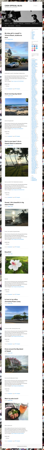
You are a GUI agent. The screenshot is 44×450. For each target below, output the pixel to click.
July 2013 (33, 115)
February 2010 (34, 161)
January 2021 (34, 90)
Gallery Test (15, 23)
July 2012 (33, 128)
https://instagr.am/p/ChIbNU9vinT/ (17, 128)
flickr (32, 33)
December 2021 (34, 80)
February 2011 (34, 148)
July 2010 (33, 156)
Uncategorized (10, 88)
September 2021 (34, 83)
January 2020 (34, 99)
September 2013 (34, 113)
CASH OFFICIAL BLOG (13, 5)
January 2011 (34, 149)
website (33, 38)
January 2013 (34, 122)
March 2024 (33, 65)
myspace (33, 35)
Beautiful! (8, 252)
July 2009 (33, 169)
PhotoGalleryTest (27, 23)
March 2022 (33, 77)
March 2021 (33, 89)
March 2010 (33, 160)
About (11, 23)
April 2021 (33, 88)
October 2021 (34, 82)
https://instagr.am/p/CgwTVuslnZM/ (17, 433)
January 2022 (34, 79)
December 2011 (34, 136)
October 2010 (34, 152)
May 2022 (33, 75)
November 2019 (34, 101)
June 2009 (33, 170)
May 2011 (33, 144)
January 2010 (34, 162)
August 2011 (34, 141)
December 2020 (34, 91)
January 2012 (34, 135)
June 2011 (33, 143)
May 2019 (33, 107)
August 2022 (34, 72)
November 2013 (34, 110)
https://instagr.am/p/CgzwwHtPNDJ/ (17, 286)
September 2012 (34, 126)
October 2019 (34, 102)
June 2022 (33, 74)
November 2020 (34, 92)
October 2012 (34, 125)
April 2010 (33, 159)
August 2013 (34, 114)
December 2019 (34, 100)
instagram (33, 34)
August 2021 (34, 84)
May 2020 (33, 97)
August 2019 (34, 105)
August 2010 (34, 154)
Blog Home (6, 23)
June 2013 (33, 116)
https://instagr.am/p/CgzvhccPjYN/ (17, 336)
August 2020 (34, 94)
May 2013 (33, 117)
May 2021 (33, 87)
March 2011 (33, 147)
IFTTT (16, 88)
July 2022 (33, 73)
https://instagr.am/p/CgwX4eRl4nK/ (17, 385)
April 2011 (33, 145)
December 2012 (34, 123)
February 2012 (34, 134)
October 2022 (34, 71)
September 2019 (34, 104)
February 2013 (34, 121)
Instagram (18, 88)
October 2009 (34, 166)
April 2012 (33, 132)
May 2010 (33, 158)
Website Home (18, 25)
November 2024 (34, 63)
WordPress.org (34, 180)
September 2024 (34, 64)
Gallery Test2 (21, 23)
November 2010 (34, 151)
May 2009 (33, 171)
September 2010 (34, 153)
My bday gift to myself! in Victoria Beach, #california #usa (13, 35)
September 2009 (34, 167)
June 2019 (33, 106)
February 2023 (34, 70)
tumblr (33, 36)
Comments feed (34, 179)
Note (5, 25)
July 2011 (33, 142)
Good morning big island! (13, 94)
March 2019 (33, 109)
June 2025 (33, 62)
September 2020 (34, 93)
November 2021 (34, 81)
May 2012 (33, 131)
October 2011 (34, 139)
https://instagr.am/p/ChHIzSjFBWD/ (17, 239)
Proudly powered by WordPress (22, 446)
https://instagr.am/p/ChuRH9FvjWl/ (17, 81)
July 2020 (33, 96)
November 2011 (34, 137)
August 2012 (34, 127)
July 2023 (33, 67)
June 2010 (33, 157)
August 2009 (34, 168)
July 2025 (33, 60)
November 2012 (34, 124)
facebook (33, 31)
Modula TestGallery (11, 25)
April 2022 (33, 76)
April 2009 (33, 173)
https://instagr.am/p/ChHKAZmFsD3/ (17, 189)
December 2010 (34, 150)
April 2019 (33, 108)
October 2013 (34, 111)
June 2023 (33, 68)
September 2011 (34, 140)
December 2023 (34, 66)
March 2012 (33, 133)
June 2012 (33, 130)
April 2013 (33, 118)
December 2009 (34, 164)
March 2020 (33, 98)
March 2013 (33, 119)
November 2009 (34, 165)
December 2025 (34, 59)
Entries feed (34, 178)
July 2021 (33, 85)
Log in (33, 177)
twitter (33, 37)
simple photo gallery (35, 23)
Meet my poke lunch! (12, 398)
